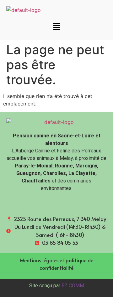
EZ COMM (73, 286)
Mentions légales (39, 260)
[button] (56, 26)
